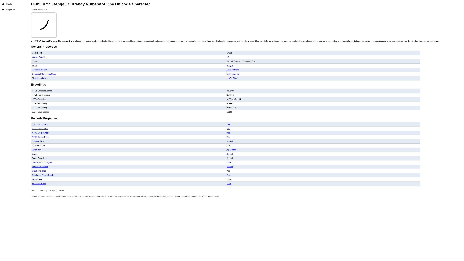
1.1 (228, 57)
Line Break (36, 150)
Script (34, 154)
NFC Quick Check (40, 124)
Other (229, 162)
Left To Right (232, 78)
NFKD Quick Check (40, 137)
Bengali (230, 66)
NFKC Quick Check (40, 133)
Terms (61, 191)
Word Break (37, 179)
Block (34, 66)
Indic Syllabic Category (42, 162)
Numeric (230, 141)
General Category (39, 70)
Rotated (230, 167)
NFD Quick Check (40, 129)
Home (33, 191)
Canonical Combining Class (44, 74)
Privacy (51, 191)
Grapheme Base (39, 171)
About (42, 191)
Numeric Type (38, 141)
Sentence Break (39, 184)
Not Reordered (233, 74)
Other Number (233, 70)
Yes (228, 124)
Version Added (38, 57)
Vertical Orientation (40, 167)
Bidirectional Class (40, 78)
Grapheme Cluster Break (42, 175)
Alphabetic (231, 150)
